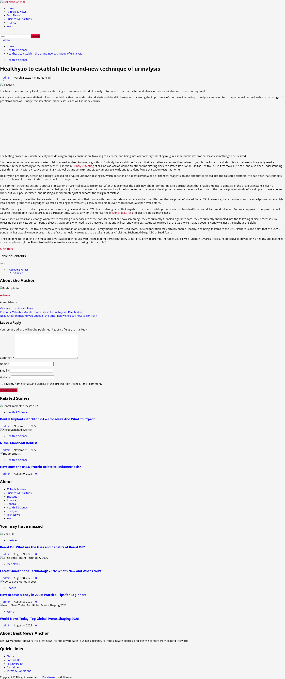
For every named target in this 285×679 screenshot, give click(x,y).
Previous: (41, 312)
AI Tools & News (17, 12)
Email (4, 370)
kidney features (121, 213)
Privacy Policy (15, 663)
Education (13, 496)
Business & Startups (19, 19)
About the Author (18, 269)
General (11, 504)
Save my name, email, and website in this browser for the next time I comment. (53, 384)
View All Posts (25, 308)
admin (7, 77)
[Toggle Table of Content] (2, 263)
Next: (48, 316)
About (10, 656)
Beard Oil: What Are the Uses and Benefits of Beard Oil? (42, 547)
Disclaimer (13, 667)
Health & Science (17, 60)
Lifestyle (12, 511)
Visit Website (8, 308)
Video (6, 40)
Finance (11, 22)
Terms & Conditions (19, 671)
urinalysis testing (83, 166)
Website (5, 377)
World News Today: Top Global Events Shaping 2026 (39, 619)
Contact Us (13, 660)
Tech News (13, 15)
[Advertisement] (142, 128)
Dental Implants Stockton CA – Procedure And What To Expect (47, 419)
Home (10, 8)
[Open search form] (1, 32)
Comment (7, 358)
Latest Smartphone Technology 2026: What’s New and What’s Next (50, 571)
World (10, 26)
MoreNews (48, 677)
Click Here (6, 248)
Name (5, 364)
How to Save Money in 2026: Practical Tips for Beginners (43, 595)
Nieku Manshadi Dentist (18, 443)
